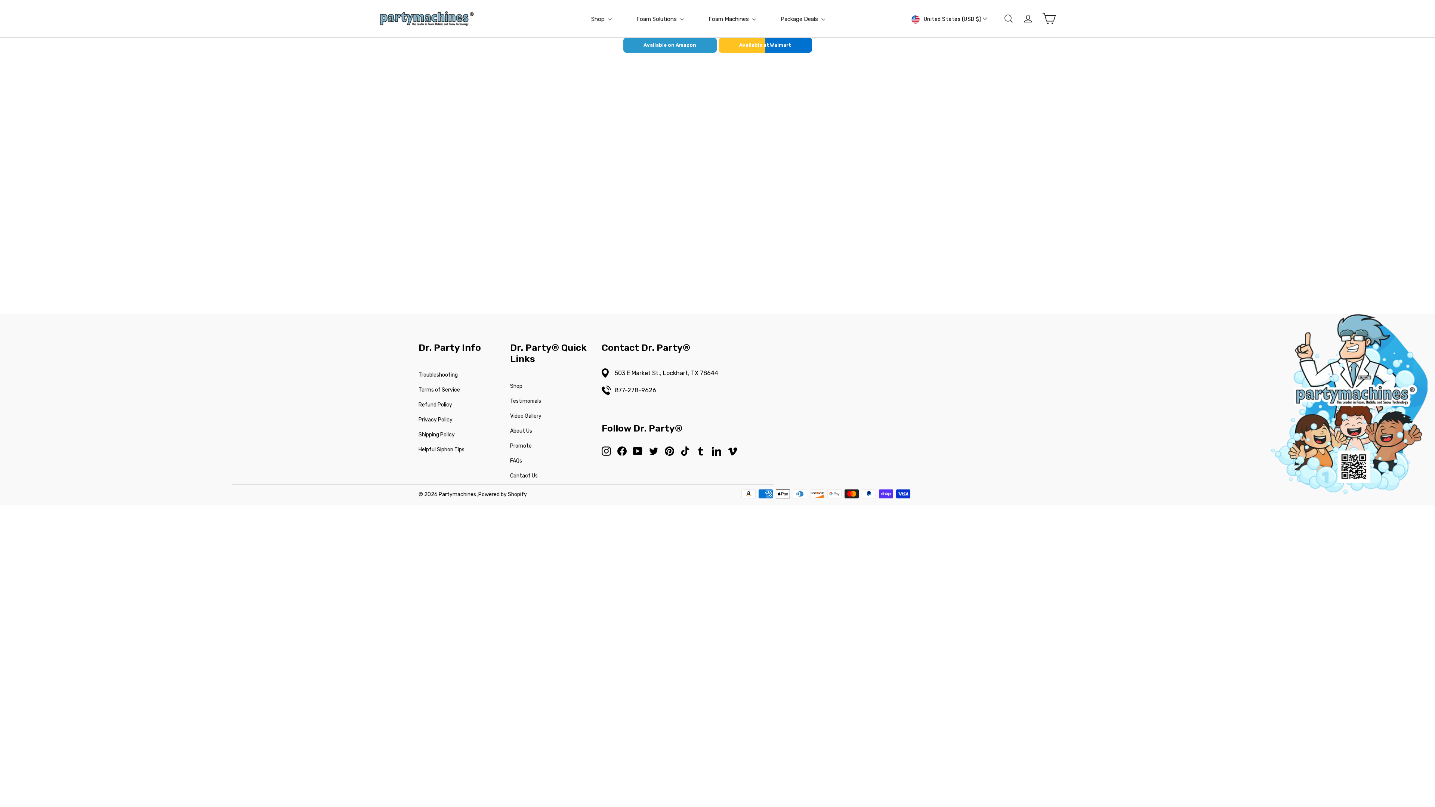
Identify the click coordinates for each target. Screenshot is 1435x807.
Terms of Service (439, 390)
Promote (521, 446)
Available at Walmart (765, 45)
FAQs (516, 461)
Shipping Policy (437, 435)
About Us (521, 431)
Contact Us (524, 476)
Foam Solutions (657, 19)
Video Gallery (525, 416)
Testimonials (525, 401)
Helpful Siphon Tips (442, 449)
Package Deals (800, 19)
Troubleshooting (438, 375)
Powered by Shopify (502, 494)
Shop (598, 19)
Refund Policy (435, 405)
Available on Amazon (670, 45)
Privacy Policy (436, 420)
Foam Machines (729, 19)
